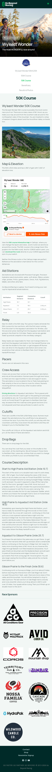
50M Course (26, 75)
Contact (26, 749)
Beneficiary (26, 85)
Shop (26, 752)
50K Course (26, 80)
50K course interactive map (19, 242)
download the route (12, 252)
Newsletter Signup (26, 755)
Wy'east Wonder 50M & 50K (26, 70)
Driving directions (8, 393)
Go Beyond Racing (9, 4)
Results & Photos (26, 90)
